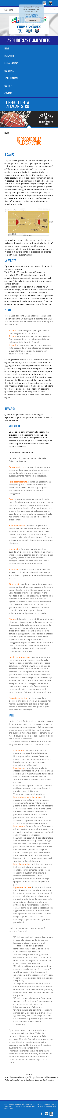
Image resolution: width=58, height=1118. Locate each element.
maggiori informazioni (32, 15)
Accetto (32, 20)
